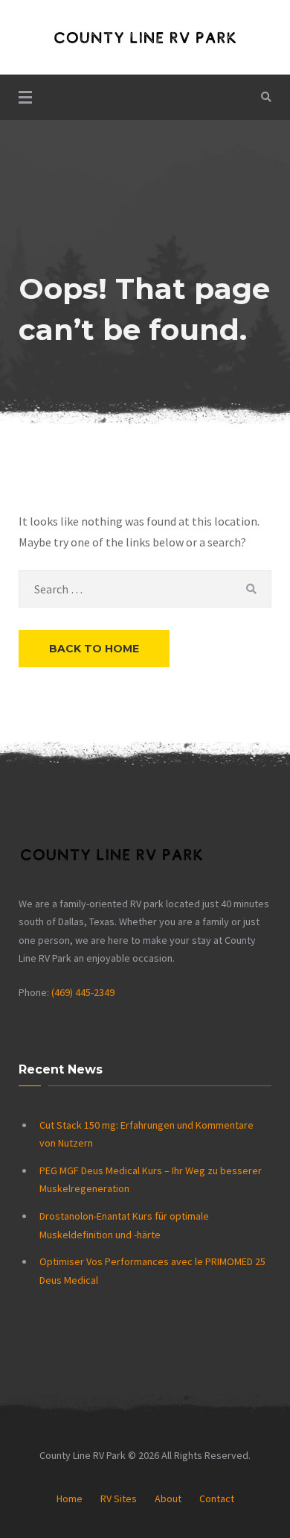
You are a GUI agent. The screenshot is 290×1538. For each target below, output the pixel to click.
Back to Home (94, 648)
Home (70, 1498)
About (168, 1498)
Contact (216, 1498)
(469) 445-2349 (83, 992)
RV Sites (118, 1498)
